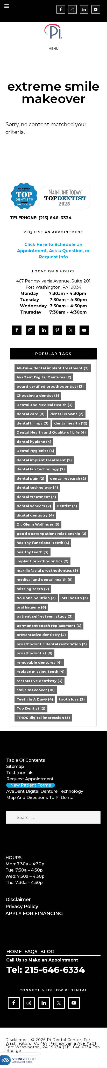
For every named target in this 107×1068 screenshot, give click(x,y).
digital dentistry (35, 515)
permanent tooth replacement (49, 626)
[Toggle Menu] (6, 6)
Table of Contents (25, 760)
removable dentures (39, 662)
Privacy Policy (21, 906)
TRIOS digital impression (43, 718)
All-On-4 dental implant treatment (53, 368)
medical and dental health (45, 579)
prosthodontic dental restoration (52, 644)
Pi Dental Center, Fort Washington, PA (53, 31)
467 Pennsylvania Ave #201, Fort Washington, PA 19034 (51, 1045)
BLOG (47, 951)
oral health (74, 598)
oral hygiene (31, 607)
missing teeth (33, 589)
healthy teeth (32, 552)
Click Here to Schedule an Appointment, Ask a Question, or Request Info (53, 250)
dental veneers (34, 506)
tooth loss (72, 699)
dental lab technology (41, 469)
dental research (68, 478)
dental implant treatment (44, 460)
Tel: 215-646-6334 (45, 969)
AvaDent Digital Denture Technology (44, 791)
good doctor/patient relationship (51, 534)
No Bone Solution (36, 598)
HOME (14, 951)
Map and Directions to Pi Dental (40, 797)
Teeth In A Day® (35, 699)
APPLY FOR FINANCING (34, 913)
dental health (70, 423)
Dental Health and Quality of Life (51, 432)
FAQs (31, 951)
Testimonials (19, 772)
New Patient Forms (30, 785)
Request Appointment (30, 778)
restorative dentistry (39, 681)
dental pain (30, 478)
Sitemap (15, 766)
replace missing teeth (41, 671)
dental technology (37, 487)
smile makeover (36, 690)
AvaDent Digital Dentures (44, 377)
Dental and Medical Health (45, 405)
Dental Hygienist (35, 451)
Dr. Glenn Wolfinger (38, 524)
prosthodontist (34, 653)
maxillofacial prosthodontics (47, 570)
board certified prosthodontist (50, 386)
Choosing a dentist (38, 395)
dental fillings (32, 423)
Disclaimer (18, 899)
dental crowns (66, 414)
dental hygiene (34, 442)
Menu (53, 49)
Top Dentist (31, 708)
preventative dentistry (41, 635)
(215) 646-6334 (78, 1047)
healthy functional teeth (43, 543)
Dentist (67, 506)
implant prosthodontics (42, 561)
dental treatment (36, 497)
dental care (31, 414)
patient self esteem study (45, 616)
